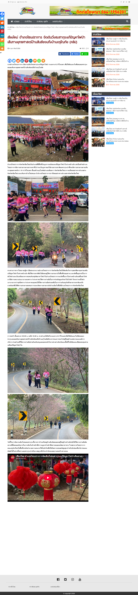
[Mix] (35, 61)
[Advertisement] (64, 522)
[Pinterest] (26, 61)
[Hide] (1, 53)
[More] (43, 61)
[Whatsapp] (39, 61)
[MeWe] (31, 61)
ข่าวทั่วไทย (11, 27)
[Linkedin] (22, 61)
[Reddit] (18, 61)
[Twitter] (14, 61)
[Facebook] (10, 61)
